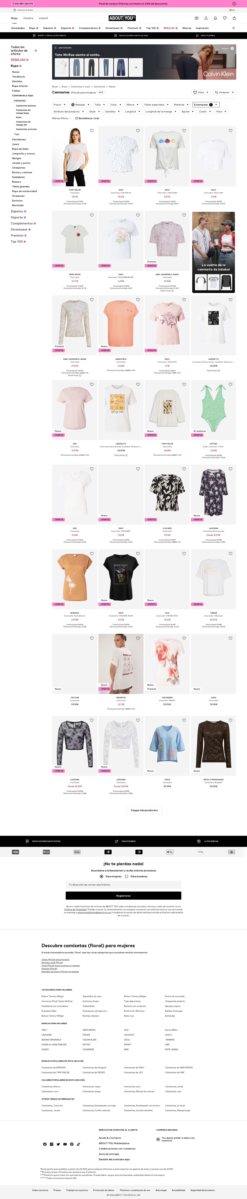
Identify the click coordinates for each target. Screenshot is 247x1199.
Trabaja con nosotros (77, 1190)
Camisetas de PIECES (94, 1072)
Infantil (43, 18)
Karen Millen (171, 1030)
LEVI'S (168, 1035)
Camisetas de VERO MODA (179, 1067)
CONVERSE (88, 1049)
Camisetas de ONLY (134, 1067)
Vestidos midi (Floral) (52, 962)
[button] (201, 92)
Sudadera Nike (49, 1011)
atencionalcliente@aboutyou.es (94, 912)
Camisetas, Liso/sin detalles (138, 1110)
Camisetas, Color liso (52, 1105)
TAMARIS (170, 1039)
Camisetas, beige (92, 1091)
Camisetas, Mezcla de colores (139, 1091)
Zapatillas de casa (92, 996)
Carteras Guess (91, 1001)
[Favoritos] (225, 18)
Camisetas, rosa (50, 1091)
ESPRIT (127, 1044)
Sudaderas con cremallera (55, 1006)
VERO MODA (89, 1030)
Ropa (64, 86)
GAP (167, 1044)
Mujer (14, 18)
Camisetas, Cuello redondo (96, 1110)
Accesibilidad (178, 1190)
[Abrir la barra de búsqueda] (232, 28)
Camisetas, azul (132, 1086)
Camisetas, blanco (51, 1086)
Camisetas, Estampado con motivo (142, 1105)
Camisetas (99, 86)
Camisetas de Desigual (94, 1067)
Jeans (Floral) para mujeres (55, 959)
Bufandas (170, 1016)
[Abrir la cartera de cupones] (197, 18)
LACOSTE (129, 1035)
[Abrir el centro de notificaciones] (215, 18)
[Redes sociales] (45, 1144)
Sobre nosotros (40, 1190)
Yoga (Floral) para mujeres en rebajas (61, 965)
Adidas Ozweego (174, 1011)
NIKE (126, 1049)
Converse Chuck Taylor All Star (57, 1001)
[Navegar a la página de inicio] (59, 1131)
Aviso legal (161, 1190)
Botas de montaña (174, 996)
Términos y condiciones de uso (135, 1190)
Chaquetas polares (175, 1001)
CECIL (127, 1039)
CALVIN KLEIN (89, 1039)
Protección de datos (103, 1190)
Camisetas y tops (80, 86)
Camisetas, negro (92, 1086)
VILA (126, 1030)
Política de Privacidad (75, 909)
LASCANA (47, 1035)
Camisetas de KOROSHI (54, 1067)
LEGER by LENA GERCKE (54, 1044)
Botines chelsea (91, 1016)
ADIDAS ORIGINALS (51, 1039)
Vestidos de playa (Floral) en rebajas (60, 971)
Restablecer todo (88, 118)
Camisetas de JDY (133, 1072)
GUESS (45, 1049)
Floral (112, 86)
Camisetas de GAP (174, 1072)
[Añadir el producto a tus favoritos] (92, 131)
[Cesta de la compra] (234, 18)
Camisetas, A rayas (175, 1105)
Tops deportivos (132, 1001)
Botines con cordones (135, 1006)
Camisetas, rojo (173, 1091)
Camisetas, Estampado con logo (99, 1105)
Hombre (28, 18)
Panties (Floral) (49, 968)
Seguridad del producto (203, 1190)
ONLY (44, 1030)
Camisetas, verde (174, 1086)
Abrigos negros (173, 1006)
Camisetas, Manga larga (177, 1110)
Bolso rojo (129, 1016)
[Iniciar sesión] (206, 18)
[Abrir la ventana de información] (234, 4)
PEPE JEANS (171, 1049)
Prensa (57, 1190)
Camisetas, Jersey (51, 1110)
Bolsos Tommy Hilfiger (53, 996)
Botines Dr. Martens (134, 1011)
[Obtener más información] (75, 206)
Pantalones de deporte (95, 1011)
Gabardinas (89, 1006)
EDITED (86, 1044)
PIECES (86, 1035)
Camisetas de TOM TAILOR (55, 1072)
